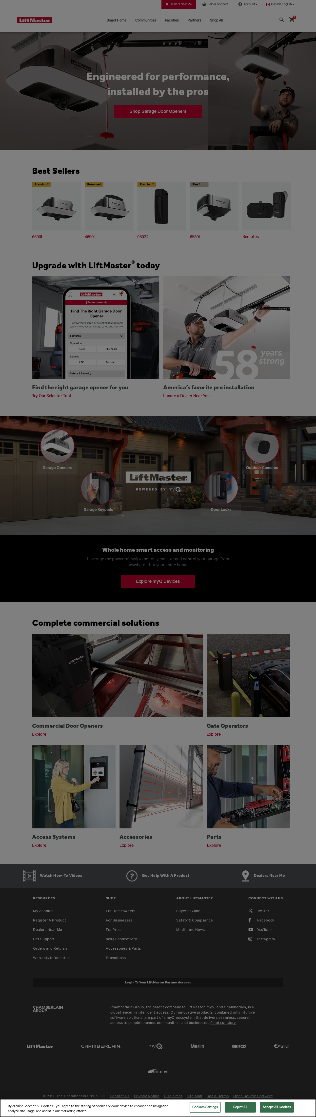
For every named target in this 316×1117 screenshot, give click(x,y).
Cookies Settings (205, 1107)
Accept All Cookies (277, 1107)
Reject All (240, 1107)
